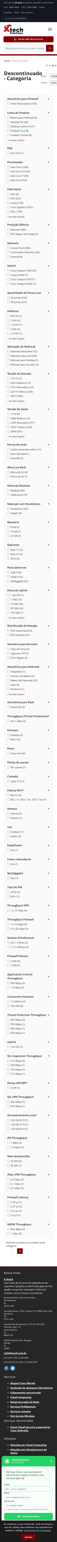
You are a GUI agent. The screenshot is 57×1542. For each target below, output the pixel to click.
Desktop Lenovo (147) (22, 126)
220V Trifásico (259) (21, 427)
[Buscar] (49, 48)
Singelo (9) (16, 513)
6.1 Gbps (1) (17, 1183)
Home (7, 60)
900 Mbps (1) (17, 1033)
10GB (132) (16, 576)
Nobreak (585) (18, 229)
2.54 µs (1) (16, 1202)
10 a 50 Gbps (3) (19, 928)
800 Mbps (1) (17, 1028)
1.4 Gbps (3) (17, 1147)
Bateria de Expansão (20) (23, 680)
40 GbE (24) (16, 608)
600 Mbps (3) (17, 1019)
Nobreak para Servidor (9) (24, 364)
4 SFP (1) (15, 1087)
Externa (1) (16, 818)
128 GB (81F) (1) (19, 1128)
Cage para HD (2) (19, 653)
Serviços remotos (20, 1411)
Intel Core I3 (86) (19, 167)
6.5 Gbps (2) (17, 1188)
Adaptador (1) (17, 671)
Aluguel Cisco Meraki (22, 1383)
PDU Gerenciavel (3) (21, 630)
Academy (7, 12)
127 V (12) (16, 378)
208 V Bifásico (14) (20, 382)
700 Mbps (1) (17, 1024)
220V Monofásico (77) (22, 422)
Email (7, 1493)
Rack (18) (15, 739)
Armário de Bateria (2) (22, 676)
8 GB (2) (14, 527)
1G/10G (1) (16, 1046)
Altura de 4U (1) (19, 476)
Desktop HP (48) (19, 122)
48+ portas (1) (18, 767)
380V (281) (16, 431)
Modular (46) (17, 490)
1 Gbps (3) (16, 1142)
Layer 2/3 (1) (17, 781)
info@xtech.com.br (15, 1353)
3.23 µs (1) (16, 1210)
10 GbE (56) (16, 604)
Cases (42, 7)
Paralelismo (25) (19, 508)
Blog (16, 12)
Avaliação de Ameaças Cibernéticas (31, 1387)
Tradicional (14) (18, 494)
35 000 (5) (16, 1161)
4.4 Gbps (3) (17, 1179)
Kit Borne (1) (17, 689)
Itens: (44, 76)
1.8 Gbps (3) (17, 987)
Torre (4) (14, 558)
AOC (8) (14, 194)
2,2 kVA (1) (16, 333)
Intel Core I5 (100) (20, 171)
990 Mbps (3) (17, 983)
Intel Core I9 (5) (18, 180)
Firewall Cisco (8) (19, 130)
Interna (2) (16, 813)
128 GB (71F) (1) (19, 1124)
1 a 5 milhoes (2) (19, 947)
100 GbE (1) (16, 612)
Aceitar (28, 1537)
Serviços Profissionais (23, 1406)
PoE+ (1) (14, 896)
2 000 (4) (15, 961)
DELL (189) (16, 211)
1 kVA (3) (15, 320)
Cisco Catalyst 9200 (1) (22, 279)
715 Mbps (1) (17, 1073)
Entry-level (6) (17, 753)
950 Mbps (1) (17, 1106)
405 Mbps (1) (17, 1101)
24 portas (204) (18, 297)
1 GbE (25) (16, 599)
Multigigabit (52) (19, 581)
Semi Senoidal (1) (19, 453)
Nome (7, 1485)
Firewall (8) (16, 256)
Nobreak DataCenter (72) (23, 351)
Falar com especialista (30, 39)
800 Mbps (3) (17, 1229)
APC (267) (15, 198)
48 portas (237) (18, 302)
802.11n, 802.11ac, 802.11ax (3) (28, 799)
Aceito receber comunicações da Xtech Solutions (28, 1509)
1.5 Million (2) (17, 1001)
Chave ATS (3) (17, 707)
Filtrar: (44, 82)
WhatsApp (9, 1501)
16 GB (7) (15, 531)
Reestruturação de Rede (24, 1402)
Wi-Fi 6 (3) (15, 795)
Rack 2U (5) (16, 554)
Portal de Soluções (17, 18)
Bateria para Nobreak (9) (23, 117)
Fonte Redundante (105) (23, 103)
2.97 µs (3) (16, 1206)
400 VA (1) (16, 315)
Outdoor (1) (16, 831)
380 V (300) (16, 396)
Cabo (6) (14, 684)
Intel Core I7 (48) (19, 175)
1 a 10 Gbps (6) (18, 910)
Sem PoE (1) (16, 153)
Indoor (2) (15, 836)
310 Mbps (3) (17, 1060)
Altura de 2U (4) (19, 472)
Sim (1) (14, 850)
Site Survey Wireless (22, 1416)
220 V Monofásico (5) (22, 387)
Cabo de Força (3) (19, 649)
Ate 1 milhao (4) (19, 942)
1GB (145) (15, 572)
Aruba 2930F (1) (19, 275)
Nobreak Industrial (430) (23, 355)
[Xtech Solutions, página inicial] (23, 29)
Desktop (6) (16, 735)
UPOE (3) (15, 892)
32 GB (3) (15, 535)
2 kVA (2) (15, 329)
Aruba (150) (16, 202)
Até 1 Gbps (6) (18, 721)
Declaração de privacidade (37, 1530)
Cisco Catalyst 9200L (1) (23, 283)
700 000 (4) (16, 1005)
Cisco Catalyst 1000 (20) (23, 270)
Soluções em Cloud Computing (28, 1445)
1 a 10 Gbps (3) (18, 924)
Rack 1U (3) (16, 549)
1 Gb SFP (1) (17, 595)
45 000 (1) (16, 1165)
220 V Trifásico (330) (21, 391)
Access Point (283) (20, 248)
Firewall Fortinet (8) (21, 135)
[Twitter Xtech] (12, 1368)
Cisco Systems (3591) (21, 207)
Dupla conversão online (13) (25, 449)
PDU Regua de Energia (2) (24, 234)
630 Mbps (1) (17, 1065)
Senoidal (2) (16, 458)
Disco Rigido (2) (18, 657)
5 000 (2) (15, 965)
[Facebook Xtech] (6, 1368)
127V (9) (14, 413)
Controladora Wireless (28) (24, 252)
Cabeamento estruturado (25, 1392)
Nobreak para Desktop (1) (24, 360)
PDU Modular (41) (20, 635)
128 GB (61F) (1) (19, 1120)
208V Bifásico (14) (20, 418)
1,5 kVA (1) (16, 324)
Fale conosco (27, 12)
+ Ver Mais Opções (16, 140)
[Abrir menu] (50, 29)
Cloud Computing (20, 1397)
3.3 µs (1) (15, 1215)
